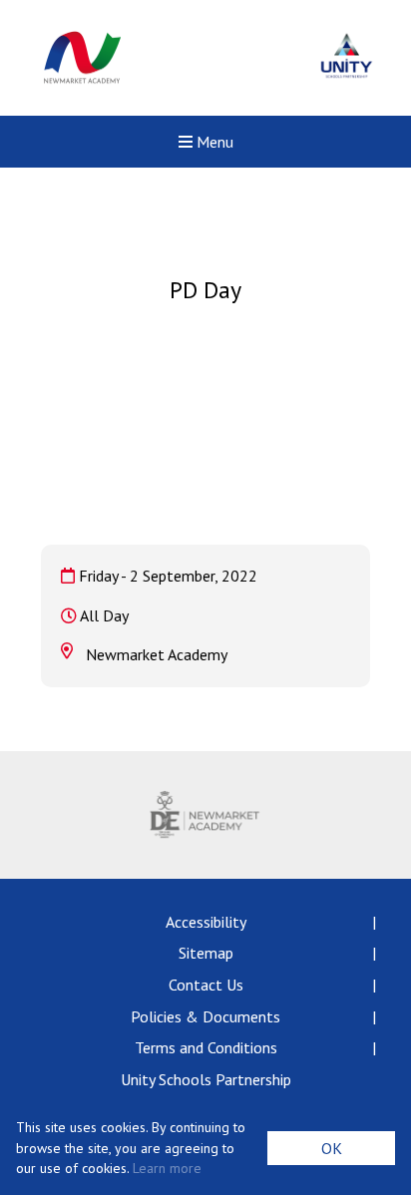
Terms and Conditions (206, 1047)
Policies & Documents (205, 1016)
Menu (213, 142)
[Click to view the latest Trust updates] (346, 58)
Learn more (167, 1168)
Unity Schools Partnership (206, 1079)
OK (331, 1148)
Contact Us (206, 985)
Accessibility (206, 922)
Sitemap (206, 953)
